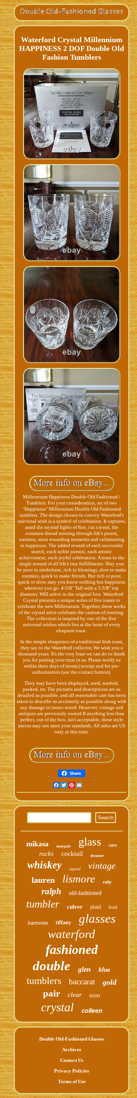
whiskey (44, 865)
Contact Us (71, 1060)
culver (75, 907)
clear (75, 994)
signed (75, 868)
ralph (51, 891)
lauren (43, 880)
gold (109, 982)
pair (51, 993)
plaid (95, 907)
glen (84, 969)
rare (113, 845)
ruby (107, 882)
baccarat (82, 981)
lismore (78, 879)
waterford (71, 934)
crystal (57, 1007)
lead (112, 907)
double (51, 965)
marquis (63, 846)
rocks (46, 853)
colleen (91, 1011)
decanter (97, 856)
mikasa (37, 844)
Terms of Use (72, 1081)
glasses (97, 918)
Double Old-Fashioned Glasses (71, 1039)
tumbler (42, 904)
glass (89, 841)
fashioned (72, 950)
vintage (102, 866)
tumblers (44, 980)
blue (104, 969)
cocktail (72, 853)
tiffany (63, 922)
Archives (71, 1049)
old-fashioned (85, 893)
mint (94, 995)
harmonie (38, 923)
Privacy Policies (71, 1071)
